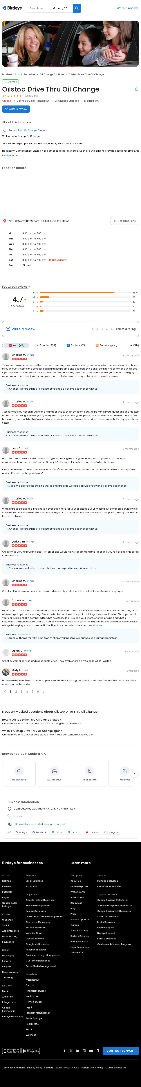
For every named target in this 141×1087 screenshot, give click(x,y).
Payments (8, 941)
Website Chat (34, 933)
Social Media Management (41, 966)
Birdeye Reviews (79, 936)
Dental (30, 985)
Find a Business (106, 922)
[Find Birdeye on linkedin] (77, 1051)
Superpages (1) (109, 345)
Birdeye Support (106, 933)
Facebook (41, 832)
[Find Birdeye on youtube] (91, 1051)
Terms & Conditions (13, 1067)
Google (23, 832)
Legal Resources (79, 947)
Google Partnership (8, 1009)
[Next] (134, 774)
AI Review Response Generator (114, 905)
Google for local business (40, 900)
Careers (74, 925)
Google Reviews (35, 938)
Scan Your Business (108, 916)
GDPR (59, 1067)
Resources (76, 903)
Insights (6, 966)
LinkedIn (76, 832)
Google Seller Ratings (9, 904)
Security (48, 1067)
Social (5, 925)
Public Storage (34, 1018)
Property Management (39, 1012)
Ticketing (7, 977)
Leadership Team (80, 886)
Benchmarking (10, 972)
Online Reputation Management (44, 916)
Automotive (28, 74)
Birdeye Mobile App (13, 1016)
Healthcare (32, 996)
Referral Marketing (36, 927)
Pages (5, 897)
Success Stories (79, 930)
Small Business (34, 880)
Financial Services (36, 990)
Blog (72, 908)
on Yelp (30, 354)
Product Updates (80, 919)
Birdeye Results (79, 941)
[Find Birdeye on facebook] (64, 1051)
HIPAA (67, 1067)
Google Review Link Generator (114, 911)
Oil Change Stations (52, 74)
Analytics (7, 996)
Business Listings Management (44, 955)
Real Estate (32, 1023)
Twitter (59, 832)
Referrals (7, 891)
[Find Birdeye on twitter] (71, 1051)
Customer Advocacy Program (114, 944)
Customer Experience (38, 960)
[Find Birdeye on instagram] (84, 1051)
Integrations (9, 1002)
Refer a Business (106, 938)
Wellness (31, 1034)
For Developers (105, 927)
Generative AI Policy (92, 1067)
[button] (43, 691)
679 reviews (31, 96)
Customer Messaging (38, 922)
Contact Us (77, 952)
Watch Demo (78, 891)
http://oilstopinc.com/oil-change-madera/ (40, 824)
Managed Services (107, 880)
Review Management (38, 905)
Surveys (6, 961)
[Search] (77, 8)
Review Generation (36, 911)
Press (73, 914)
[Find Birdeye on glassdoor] (98, 1051)
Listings (6, 880)
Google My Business (37, 944)
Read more (8, 155)
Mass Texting (9, 936)
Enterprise (31, 886)
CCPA (75, 1067)
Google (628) (47, 345)
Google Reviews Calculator (112, 900)
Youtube (94, 832)
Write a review (127, 8)
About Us (75, 880)
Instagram (112, 832)
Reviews (6, 886)
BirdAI (5, 991)
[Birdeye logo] (12, 8)
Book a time (77, 897)
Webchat (7, 919)
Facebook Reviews (36, 949)
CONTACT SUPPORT (120, 1051)
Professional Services (109, 886)
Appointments (10, 930)
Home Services (34, 1001)
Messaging (8, 955)
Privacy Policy (34, 1067)
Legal (29, 1007)
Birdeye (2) (78, 345)
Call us (18, 816)
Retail (29, 1029)
